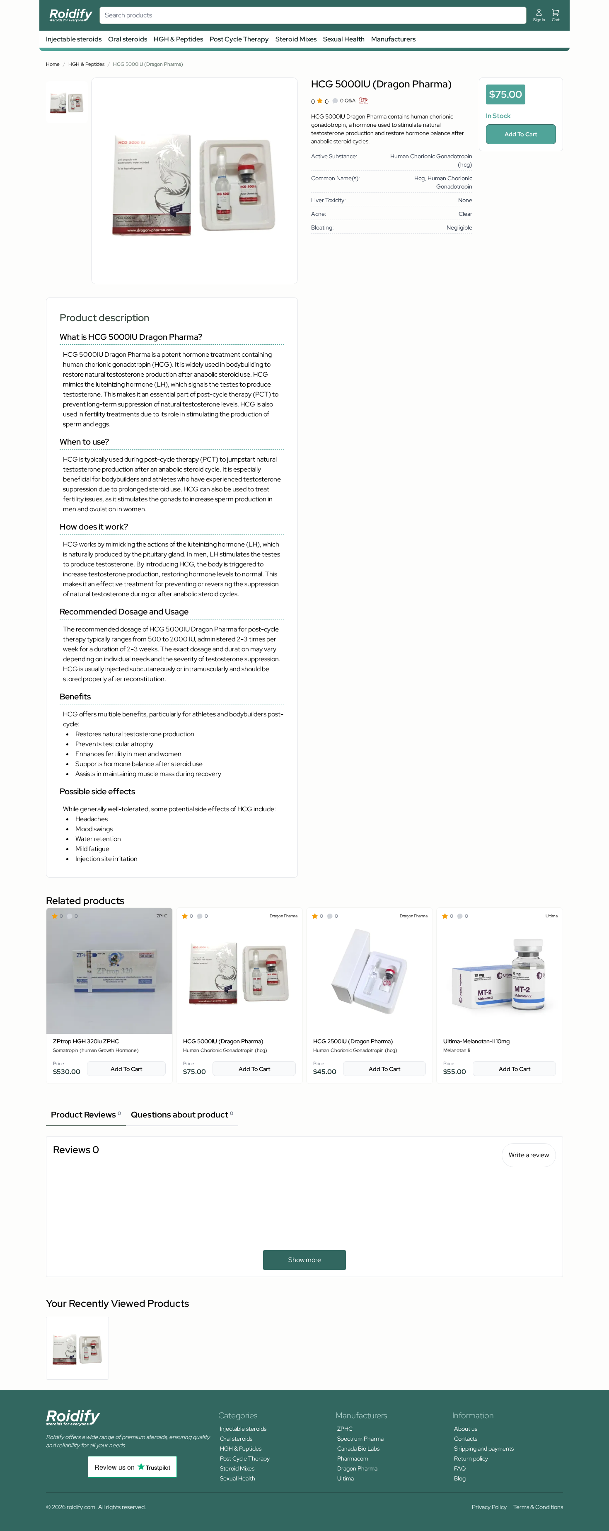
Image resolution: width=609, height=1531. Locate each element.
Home (53, 64)
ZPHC (345, 1428)
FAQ (460, 1468)
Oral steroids (127, 39)
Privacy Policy (489, 1507)
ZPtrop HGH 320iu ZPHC (86, 1041)
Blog (460, 1478)
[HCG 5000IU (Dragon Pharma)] (239, 971)
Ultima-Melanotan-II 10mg (476, 1041)
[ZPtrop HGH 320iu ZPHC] (109, 971)
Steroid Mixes (296, 39)
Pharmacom (352, 1458)
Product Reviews (86, 1114)
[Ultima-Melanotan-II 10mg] (500, 971)
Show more (304, 1259)
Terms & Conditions (538, 1507)
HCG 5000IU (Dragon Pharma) (223, 1041)
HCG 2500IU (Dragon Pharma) (353, 1041)
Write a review (529, 1155)
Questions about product (182, 1114)
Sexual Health (344, 39)
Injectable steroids (74, 39)
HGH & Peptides (178, 39)
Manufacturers (393, 39)
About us (465, 1428)
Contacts (465, 1438)
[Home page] (71, 15)
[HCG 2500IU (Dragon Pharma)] (370, 971)
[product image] (67, 102)
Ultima (345, 1478)
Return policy (471, 1458)
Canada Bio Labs (358, 1448)
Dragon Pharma (357, 1468)
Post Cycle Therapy (239, 39)
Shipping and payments (484, 1448)
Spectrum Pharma (360, 1438)
